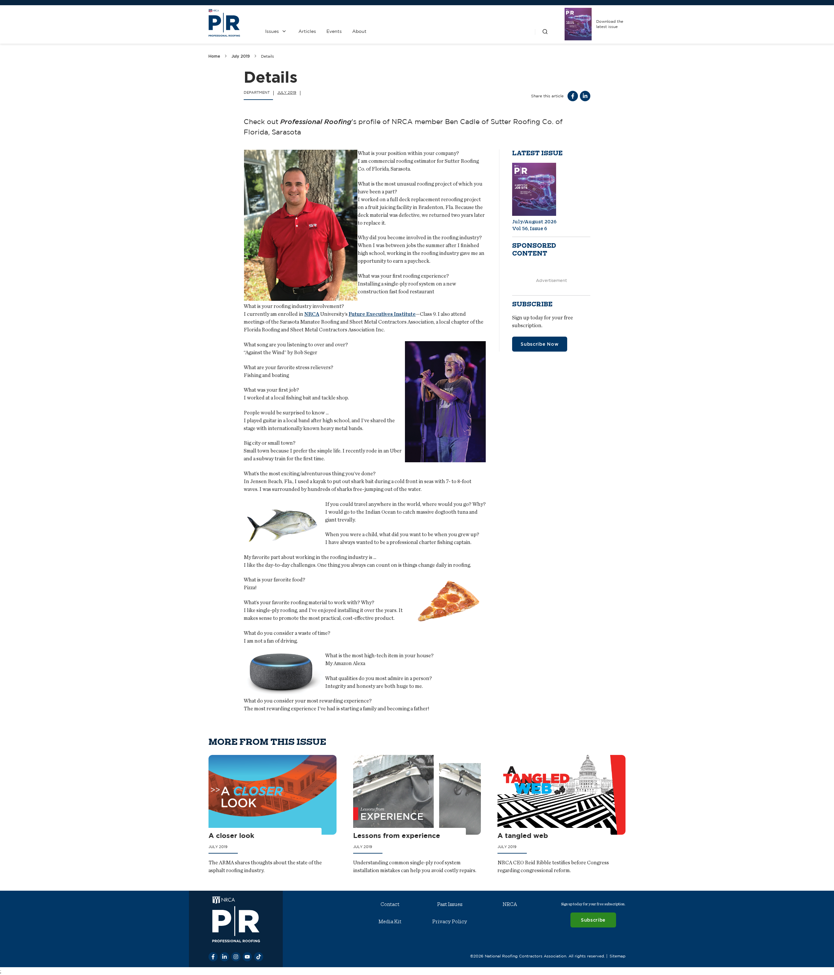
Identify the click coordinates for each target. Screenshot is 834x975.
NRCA (311, 314)
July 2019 (240, 56)
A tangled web (522, 835)
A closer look (231, 835)
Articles (307, 31)
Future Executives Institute (382, 314)
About (359, 31)
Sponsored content (534, 250)
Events (334, 31)
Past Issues (449, 904)
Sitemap (618, 956)
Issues (272, 31)
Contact (390, 904)
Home (214, 56)
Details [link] (267, 56)
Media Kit (390, 921)
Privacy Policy (449, 921)
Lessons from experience (396, 835)
